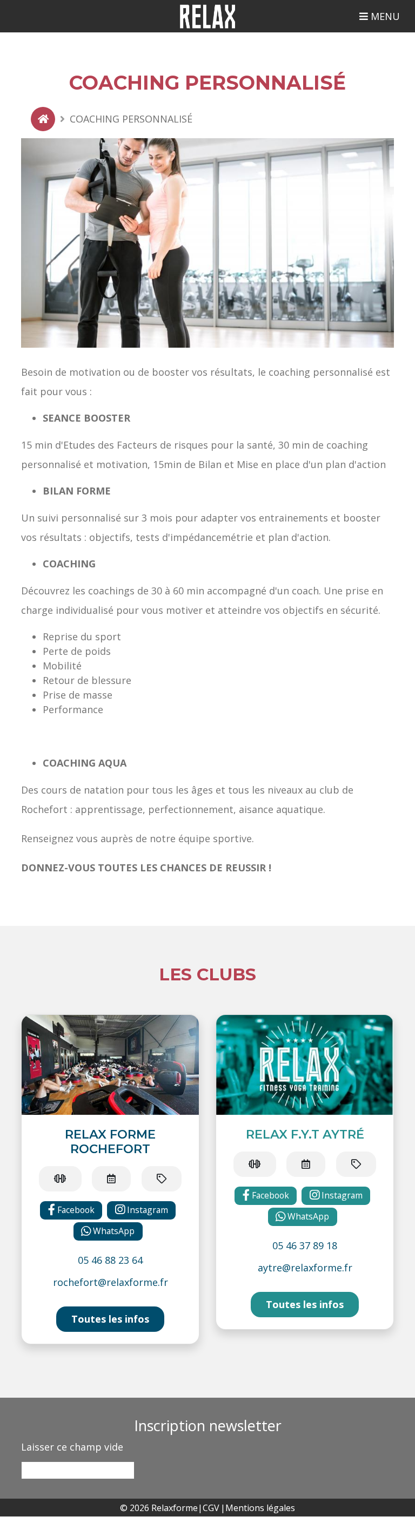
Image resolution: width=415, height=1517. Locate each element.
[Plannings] (111, 1178)
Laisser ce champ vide (72, 1446)
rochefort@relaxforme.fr (110, 1282)
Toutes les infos (110, 1318)
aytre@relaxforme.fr (305, 1267)
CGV (211, 1508)
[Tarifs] (162, 1178)
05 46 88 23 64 (110, 1260)
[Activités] (60, 1178)
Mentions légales (260, 1508)
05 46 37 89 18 (304, 1245)
